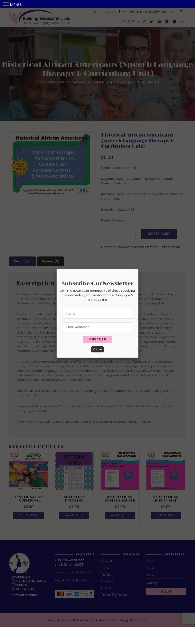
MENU (15, 4)
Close (97, 349)
